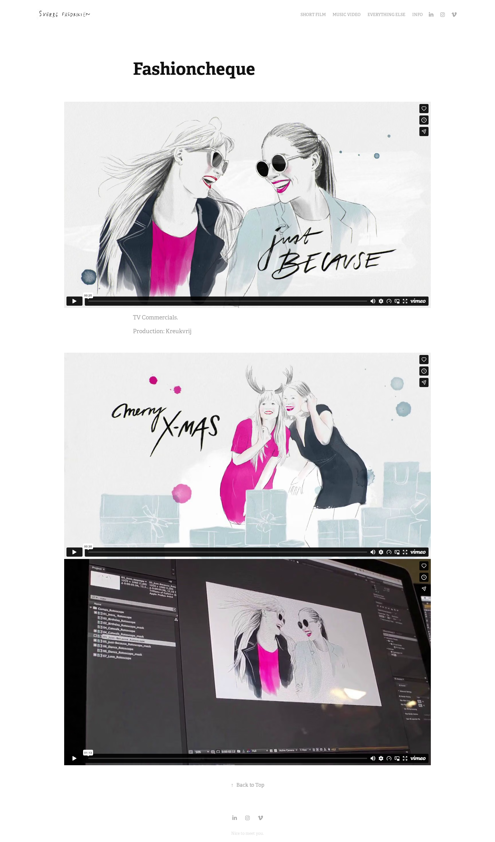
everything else (386, 14)
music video (347, 14)
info (417, 14)
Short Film (313, 14)
